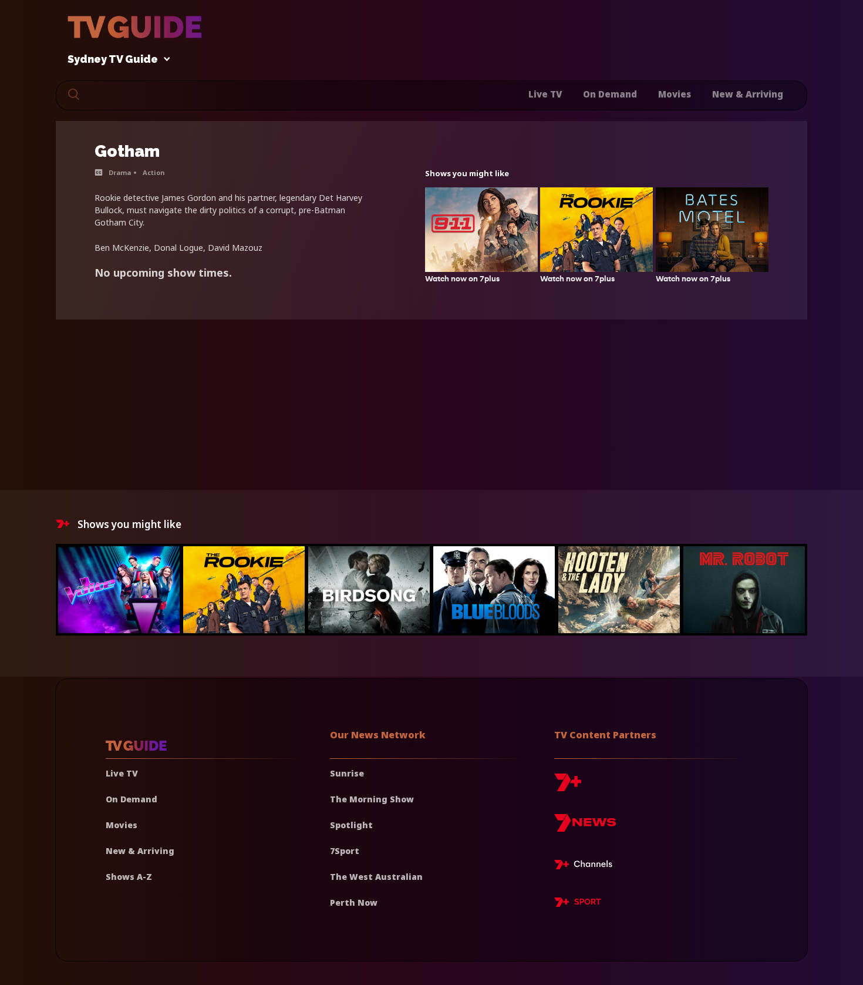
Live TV (545, 94)
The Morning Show (372, 799)
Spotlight (351, 825)
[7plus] (567, 787)
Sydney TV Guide (113, 59)
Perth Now (353, 902)
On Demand (610, 94)
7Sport (344, 850)
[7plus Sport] (577, 904)
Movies (674, 94)
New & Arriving (747, 94)
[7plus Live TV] (586, 866)
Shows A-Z (129, 876)
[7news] (585, 827)
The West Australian (376, 876)
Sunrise (347, 773)
